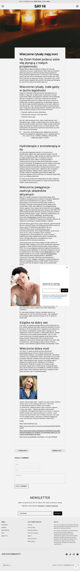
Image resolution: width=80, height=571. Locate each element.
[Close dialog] (67, 267)
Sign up (64, 290)
